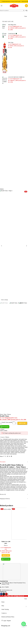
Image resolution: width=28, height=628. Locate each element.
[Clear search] (24, 10)
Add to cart (22, 423)
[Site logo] (14, 7)
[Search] (26, 10)
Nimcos (6, 545)
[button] (1, 245)
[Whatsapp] (23, 624)
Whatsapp (7, 559)
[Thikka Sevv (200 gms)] (5, 524)
